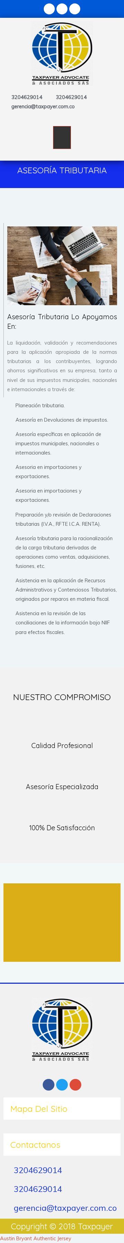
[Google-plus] (74, 8)
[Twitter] (62, 8)
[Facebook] (49, 8)
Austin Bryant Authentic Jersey (35, 1238)
